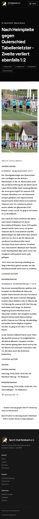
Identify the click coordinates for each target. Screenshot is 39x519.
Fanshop (4, 500)
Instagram (5, 497)
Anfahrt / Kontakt (7, 494)
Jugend (4, 462)
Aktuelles (5, 465)
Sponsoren (5, 484)
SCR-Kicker (5, 468)
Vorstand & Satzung (8, 478)
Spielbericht (32, 66)
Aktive (4, 459)
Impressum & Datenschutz (9, 515)
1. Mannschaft (7, 66)
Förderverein (6, 481)
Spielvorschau (7, 71)
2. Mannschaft (20, 66)
